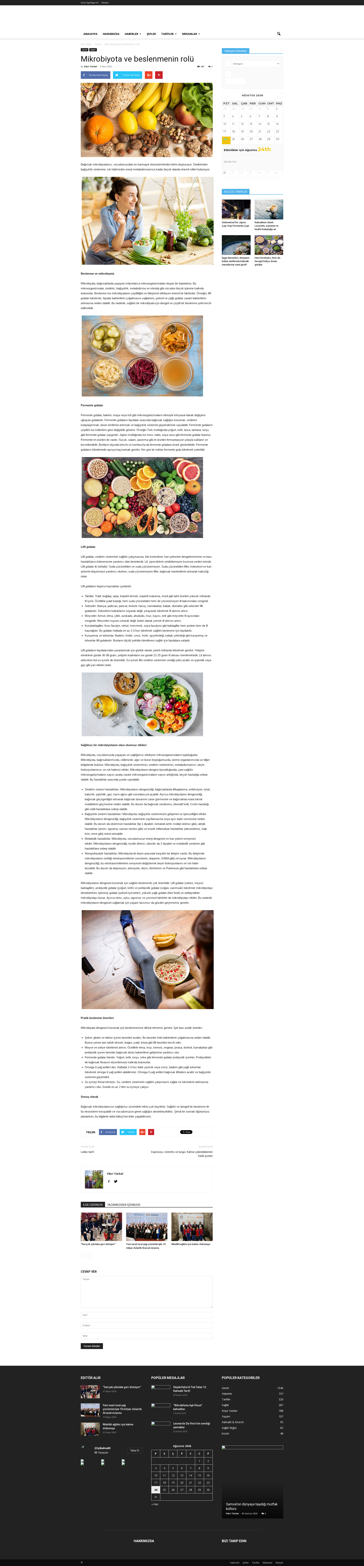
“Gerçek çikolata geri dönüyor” (98, 1244)
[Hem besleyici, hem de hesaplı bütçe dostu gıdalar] (269, 245)
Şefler (151, 34)
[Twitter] (117, 1181)
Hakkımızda (111, 34)
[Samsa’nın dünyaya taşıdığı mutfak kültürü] (252, 1483)
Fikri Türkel (90, 66)
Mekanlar (189, 34)
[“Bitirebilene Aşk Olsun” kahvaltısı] (160, 1410)
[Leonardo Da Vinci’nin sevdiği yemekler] (160, 1428)
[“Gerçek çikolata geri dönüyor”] (101, 1227)
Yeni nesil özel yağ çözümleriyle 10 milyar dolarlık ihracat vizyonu (122, 1409)
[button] (278, 33)
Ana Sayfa (86, 44)
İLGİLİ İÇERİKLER (93, 1204)
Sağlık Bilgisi (229, 1428)
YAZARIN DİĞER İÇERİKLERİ (123, 1204)
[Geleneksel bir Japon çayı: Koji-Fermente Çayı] (236, 209)
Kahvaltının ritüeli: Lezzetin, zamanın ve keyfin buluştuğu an (266, 226)
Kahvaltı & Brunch (233, 1422)
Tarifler (167, 34)
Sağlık (93, 49)
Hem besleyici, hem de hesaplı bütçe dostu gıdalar (267, 261)
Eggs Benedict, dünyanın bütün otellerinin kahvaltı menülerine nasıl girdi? (235, 261)
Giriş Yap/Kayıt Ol (89, 2)
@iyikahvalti (102, 1448)
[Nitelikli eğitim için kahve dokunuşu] (192, 1227)
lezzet (225, 1433)
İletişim (105, 2)
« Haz (154, 1504)
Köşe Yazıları (229, 1411)
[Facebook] (110, 1181)
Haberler (131, 34)
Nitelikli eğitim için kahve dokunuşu (190, 1244)
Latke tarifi (87, 1152)
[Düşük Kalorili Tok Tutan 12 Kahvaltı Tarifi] (160, 1391)
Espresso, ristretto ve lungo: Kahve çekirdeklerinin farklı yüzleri (182, 1154)
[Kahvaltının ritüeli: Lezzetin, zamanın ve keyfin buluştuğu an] (269, 209)
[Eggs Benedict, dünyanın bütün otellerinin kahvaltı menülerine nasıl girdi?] (236, 245)
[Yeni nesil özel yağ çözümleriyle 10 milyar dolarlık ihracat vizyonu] (146, 1227)
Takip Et (134, 1450)
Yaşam (226, 1416)
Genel (84, 49)
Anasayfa (90, 34)
